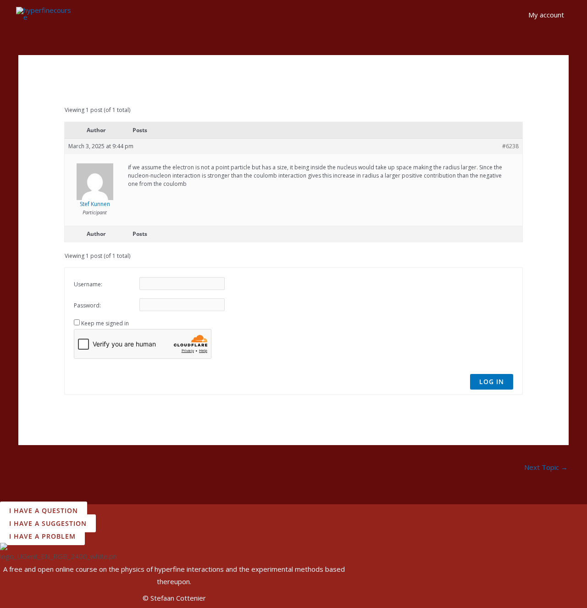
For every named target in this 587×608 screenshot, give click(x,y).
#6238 (510, 146)
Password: (87, 305)
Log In (491, 381)
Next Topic (546, 467)
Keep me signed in (105, 323)
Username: (88, 284)
